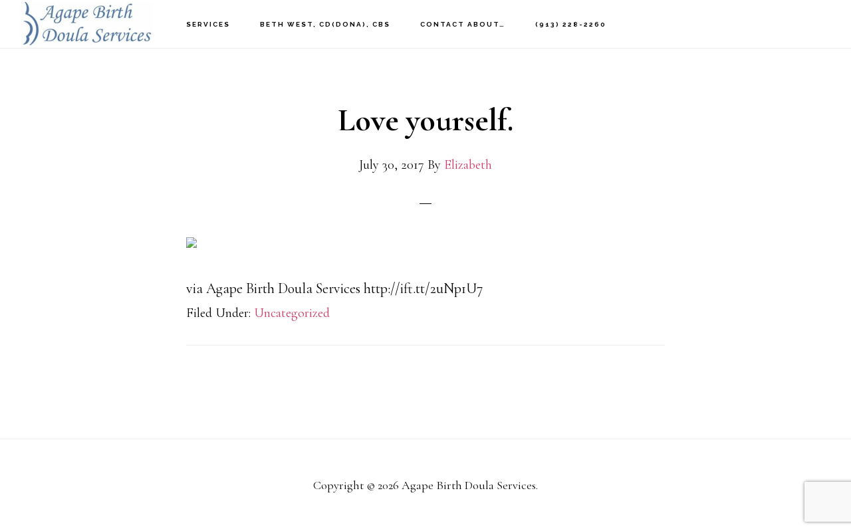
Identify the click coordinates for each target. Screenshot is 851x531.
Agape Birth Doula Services (86, 23)
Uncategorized (292, 313)
